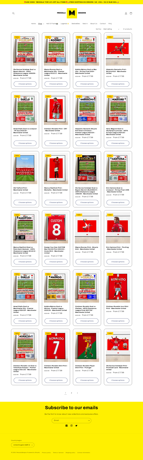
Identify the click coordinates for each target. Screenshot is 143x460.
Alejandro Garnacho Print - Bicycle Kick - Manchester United (116, 71)
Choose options (25, 84)
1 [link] (65, 393)
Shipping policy (70, 452)
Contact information (83, 452)
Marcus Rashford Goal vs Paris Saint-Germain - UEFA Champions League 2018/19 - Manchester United (24, 250)
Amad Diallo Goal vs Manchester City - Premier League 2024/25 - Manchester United (24, 309)
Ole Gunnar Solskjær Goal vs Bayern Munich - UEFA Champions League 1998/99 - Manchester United (24, 72)
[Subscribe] (88, 420)
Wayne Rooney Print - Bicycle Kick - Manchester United (86, 248)
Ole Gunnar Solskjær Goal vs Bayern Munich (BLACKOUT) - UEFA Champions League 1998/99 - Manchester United (86, 191)
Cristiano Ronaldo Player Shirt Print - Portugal (85, 366)
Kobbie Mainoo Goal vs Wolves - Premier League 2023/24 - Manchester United (55, 308)
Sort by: (98, 29)
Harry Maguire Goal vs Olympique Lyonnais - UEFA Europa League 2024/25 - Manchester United (117, 131)
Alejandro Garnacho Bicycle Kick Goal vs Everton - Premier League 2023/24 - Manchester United (86, 131)
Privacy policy (46, 452)
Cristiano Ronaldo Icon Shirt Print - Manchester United (117, 307)
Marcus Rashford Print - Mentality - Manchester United (56, 189)
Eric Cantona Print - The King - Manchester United (117, 248)
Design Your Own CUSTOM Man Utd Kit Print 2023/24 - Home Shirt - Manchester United (54, 250)
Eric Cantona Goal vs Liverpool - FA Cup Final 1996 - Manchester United (117, 190)
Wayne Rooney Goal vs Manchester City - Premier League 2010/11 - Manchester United (55, 72)
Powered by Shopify (33, 452)
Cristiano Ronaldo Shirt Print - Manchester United (56, 366)
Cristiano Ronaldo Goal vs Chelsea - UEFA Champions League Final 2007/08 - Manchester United (86, 309)
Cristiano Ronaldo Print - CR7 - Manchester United (55, 129)
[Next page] (77, 393)
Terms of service (58, 452)
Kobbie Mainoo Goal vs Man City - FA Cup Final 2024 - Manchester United (86, 71)
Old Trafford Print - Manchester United (20, 189)
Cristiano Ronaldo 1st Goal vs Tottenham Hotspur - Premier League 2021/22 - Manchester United (25, 368)
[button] (13, 13)
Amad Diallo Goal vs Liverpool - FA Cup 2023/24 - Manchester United (25, 130)
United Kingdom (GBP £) (21, 445)
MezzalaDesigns (21, 452)
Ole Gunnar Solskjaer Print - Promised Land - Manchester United (117, 367)
